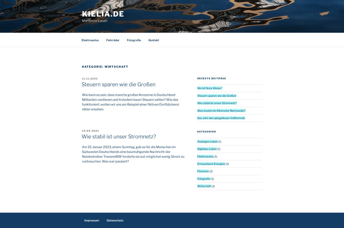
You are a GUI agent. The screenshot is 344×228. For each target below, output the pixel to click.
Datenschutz (115, 220)
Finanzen (203, 171)
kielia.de (103, 14)
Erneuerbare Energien (211, 163)
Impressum (91, 220)
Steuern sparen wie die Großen (118, 84)
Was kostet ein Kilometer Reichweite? (221, 110)
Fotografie (134, 40)
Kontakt (154, 40)
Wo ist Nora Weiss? (209, 88)
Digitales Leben (207, 149)
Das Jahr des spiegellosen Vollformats (221, 118)
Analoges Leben (207, 141)
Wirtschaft (204, 186)
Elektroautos (90, 40)
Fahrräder (112, 40)
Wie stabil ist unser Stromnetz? (119, 136)
